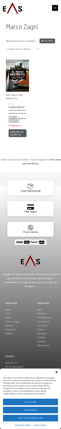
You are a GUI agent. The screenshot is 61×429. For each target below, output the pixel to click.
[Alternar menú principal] (55, 8)
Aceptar (30, 401)
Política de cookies (23, 425)
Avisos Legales (40, 425)
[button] (56, 372)
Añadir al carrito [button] (17, 133)
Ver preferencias (30, 418)
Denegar (30, 409)
